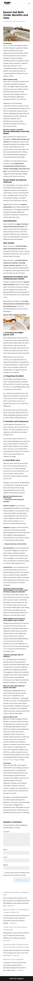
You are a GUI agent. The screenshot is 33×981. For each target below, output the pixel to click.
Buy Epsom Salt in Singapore (11, 760)
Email (5, 857)
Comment (6, 832)
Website (5, 865)
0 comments (22, 21)
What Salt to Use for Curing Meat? (13, 959)
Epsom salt (6, 45)
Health (17, 21)
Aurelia (6, 21)
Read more (10, 906)
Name (5, 850)
